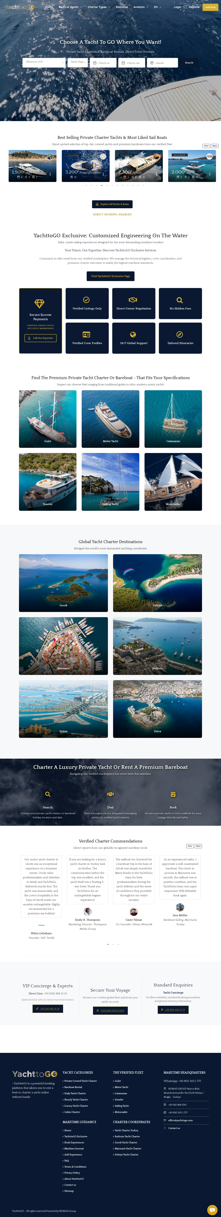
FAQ (66, 1160)
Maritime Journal (74, 1148)
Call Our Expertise (43, 338)
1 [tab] (86, 185)
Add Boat (210, 7)
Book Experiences (74, 1142)
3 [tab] (96, 185)
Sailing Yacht (122, 1106)
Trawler (119, 1099)
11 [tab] (138, 185)
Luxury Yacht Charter (76, 1106)
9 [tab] (127, 185)
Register (194, 7)
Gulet (118, 1081)
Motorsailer (121, 1112)
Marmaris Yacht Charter (128, 1148)
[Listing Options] (50, 175)
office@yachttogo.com (180, 1120)
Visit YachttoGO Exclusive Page (110, 276)
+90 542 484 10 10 (50, 1009)
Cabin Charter (72, 1112)
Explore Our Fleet (112, 1010)
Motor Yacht (121, 1087)
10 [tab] (133, 185)
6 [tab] (112, 185)
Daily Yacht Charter (75, 1093)
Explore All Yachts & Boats (114, 204)
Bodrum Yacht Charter (127, 1136)
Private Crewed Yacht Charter (80, 1081)
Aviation (139, 7)
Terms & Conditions (75, 1166)
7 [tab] (117, 185)
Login (177, 7)
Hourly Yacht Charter (76, 1099)
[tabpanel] (85, 166)
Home (49, 7)
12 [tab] (143, 185)
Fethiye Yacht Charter (126, 1154)
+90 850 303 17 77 (175, 1010)
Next (215, 146)
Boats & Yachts (69, 7)
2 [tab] (91, 185)
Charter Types (97, 7)
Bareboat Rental (73, 1087)
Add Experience (73, 1154)
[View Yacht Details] (32, 166)
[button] (77, 63)
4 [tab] (102, 185)
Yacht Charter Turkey (126, 1130)
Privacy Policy (72, 1173)
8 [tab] (122, 185)
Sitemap (69, 1191)
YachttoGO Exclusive (75, 1136)
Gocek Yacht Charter (126, 1142)
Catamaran (121, 1093)
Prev (206, 146)
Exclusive (122, 7)
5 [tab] (107, 185)
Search (189, 62)
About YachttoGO (74, 1179)
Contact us (70, 1185)
